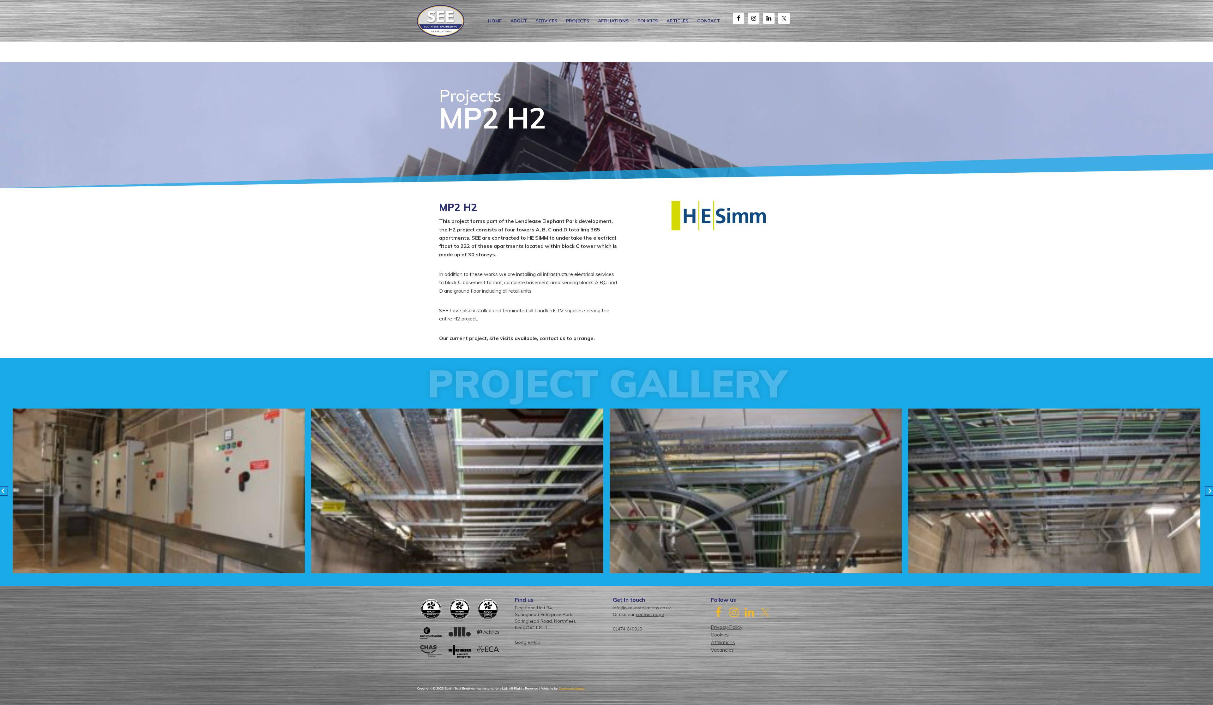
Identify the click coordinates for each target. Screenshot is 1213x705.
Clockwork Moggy (571, 688)
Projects (577, 21)
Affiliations (613, 21)
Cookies (720, 634)
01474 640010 (627, 629)
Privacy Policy (727, 627)
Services (546, 21)
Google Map (527, 642)
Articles (677, 21)
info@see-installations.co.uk (642, 608)
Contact (708, 21)
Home (495, 21)
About (518, 21)
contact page (650, 614)
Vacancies (722, 650)
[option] (158, 491)
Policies (647, 21)
